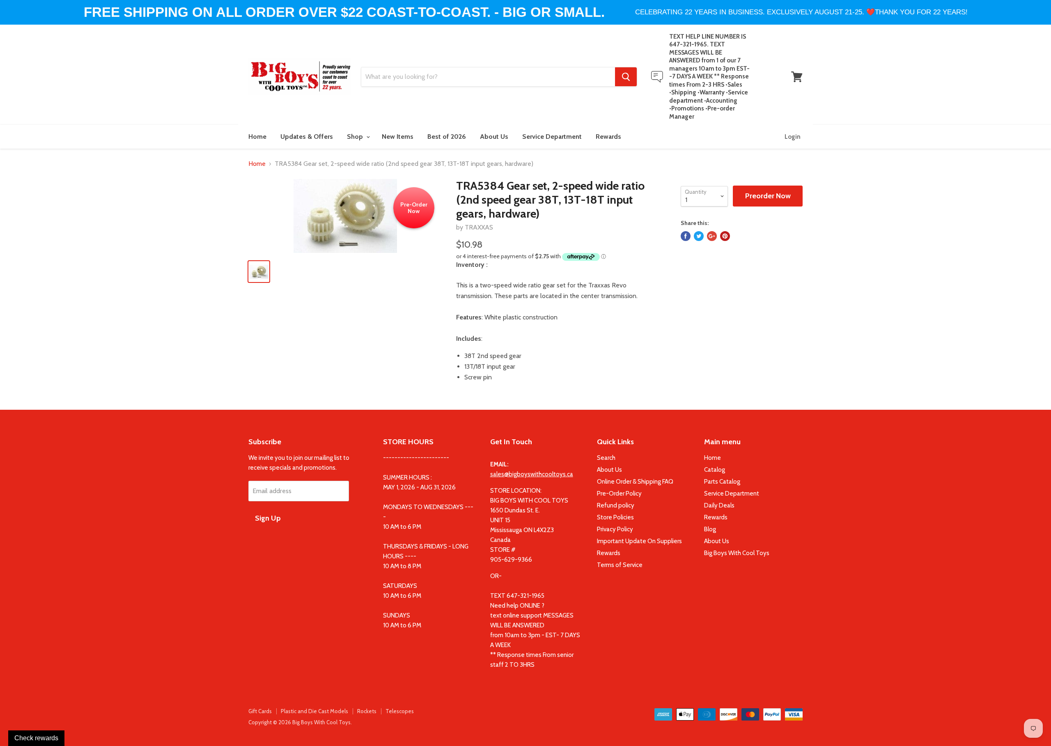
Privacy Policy (615, 529)
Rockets (366, 711)
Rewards (608, 136)
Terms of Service (620, 565)
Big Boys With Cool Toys (736, 553)
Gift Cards (260, 711)
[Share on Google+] (712, 236)
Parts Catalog (722, 481)
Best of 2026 (446, 136)
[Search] (626, 76)
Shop (356, 136)
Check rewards (36, 738)
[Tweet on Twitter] (699, 236)
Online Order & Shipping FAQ (635, 481)
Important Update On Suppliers (639, 541)
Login (793, 136)
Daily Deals (719, 505)
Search (606, 457)
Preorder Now (768, 195)
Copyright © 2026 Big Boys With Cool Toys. (300, 722)
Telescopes (400, 711)
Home (257, 136)
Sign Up (268, 518)
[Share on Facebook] (686, 236)
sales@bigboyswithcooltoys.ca (531, 474)
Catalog (714, 469)
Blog (710, 529)
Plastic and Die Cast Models (314, 711)
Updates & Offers (306, 136)
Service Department (552, 136)
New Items (397, 136)
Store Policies (615, 517)
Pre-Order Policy (619, 493)
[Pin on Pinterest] (725, 236)
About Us (494, 136)
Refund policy (615, 505)
